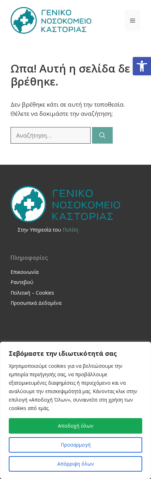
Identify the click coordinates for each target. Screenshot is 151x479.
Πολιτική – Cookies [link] (32, 292)
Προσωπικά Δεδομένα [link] (36, 303)
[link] (142, 66)
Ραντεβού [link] (22, 282)
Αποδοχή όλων (75, 425)
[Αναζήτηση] (102, 135)
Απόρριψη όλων (75, 463)
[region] (75, 410)
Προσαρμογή (76, 444)
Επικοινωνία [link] (25, 272)
